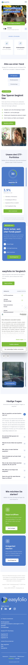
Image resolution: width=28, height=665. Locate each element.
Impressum (5, 656)
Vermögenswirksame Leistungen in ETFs (12, 623)
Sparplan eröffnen (8, 123)
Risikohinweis (21, 656)
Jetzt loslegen (11, 528)
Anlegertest (14, 19)
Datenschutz (13, 656)
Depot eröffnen (8, 283)
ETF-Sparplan (14, 75)
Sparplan (3, 625)
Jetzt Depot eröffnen (14, 23)
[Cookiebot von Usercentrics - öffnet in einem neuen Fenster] (20, 315)
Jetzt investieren (13, 211)
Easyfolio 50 (4, 636)
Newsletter (4, 648)
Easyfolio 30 (4, 634)
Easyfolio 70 (4, 637)
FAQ (2, 646)
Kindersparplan (14, 80)
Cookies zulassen (14, 344)
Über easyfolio (5, 644)
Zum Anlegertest (14, 257)
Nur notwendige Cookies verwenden (14, 349)
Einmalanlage (14, 84)
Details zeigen (19, 339)
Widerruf (11, 658)
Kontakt (17, 658)
